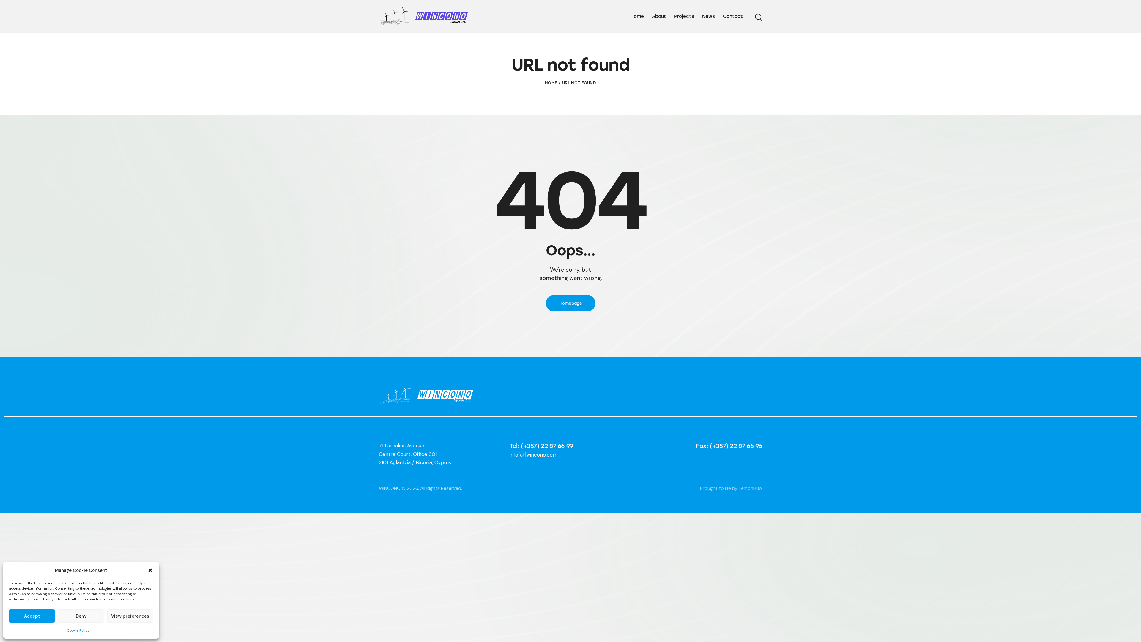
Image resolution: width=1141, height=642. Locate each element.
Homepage (570, 303)
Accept (32, 616)
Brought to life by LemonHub (731, 488)
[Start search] (758, 17)
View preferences (130, 616)
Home (551, 83)
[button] (150, 570)
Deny (81, 616)
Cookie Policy (78, 630)
